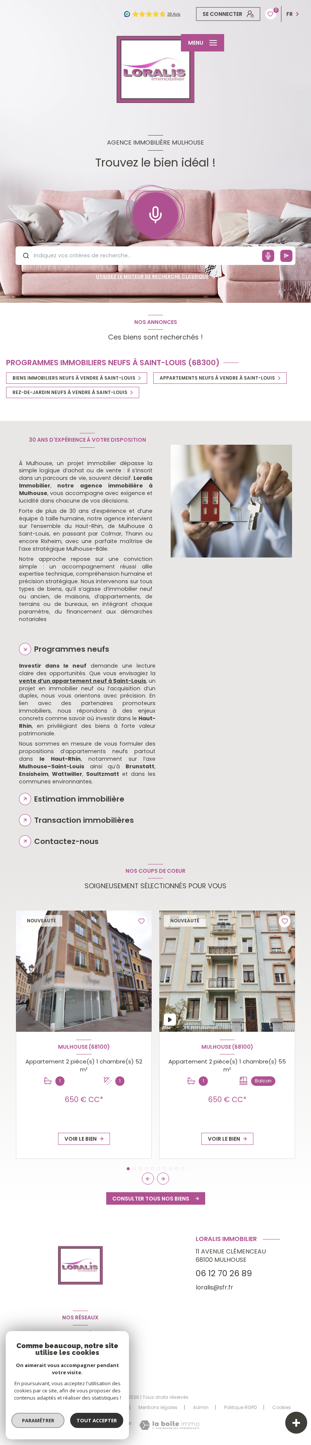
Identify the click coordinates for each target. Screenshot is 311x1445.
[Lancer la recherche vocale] (155, 213)
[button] (163, 1179)
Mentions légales (157, 1407)
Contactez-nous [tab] (66, 841)
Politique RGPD (240, 1407)
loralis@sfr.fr (214, 1287)
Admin (201, 1407)
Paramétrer (38, 1420)
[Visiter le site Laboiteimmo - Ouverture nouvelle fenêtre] (169, 1425)
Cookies (281, 1407)
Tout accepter (97, 1420)
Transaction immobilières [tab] (84, 820)
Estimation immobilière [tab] (79, 799)
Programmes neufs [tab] (71, 649)
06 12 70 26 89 (224, 1273)
